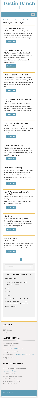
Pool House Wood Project (16, 75)
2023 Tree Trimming (13, 145)
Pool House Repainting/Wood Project (18, 100)
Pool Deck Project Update (16, 123)
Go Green (8, 216)
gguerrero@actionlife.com (13, 348)
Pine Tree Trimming (13, 168)
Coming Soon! (10, 238)
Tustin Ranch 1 (19, 5)
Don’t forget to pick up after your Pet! (17, 193)
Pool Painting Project (13, 50)
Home (7, 19)
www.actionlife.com (10, 371)
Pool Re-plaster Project (14, 28)
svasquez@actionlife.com (25, 354)
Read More (11, 41)
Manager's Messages (20, 19)
